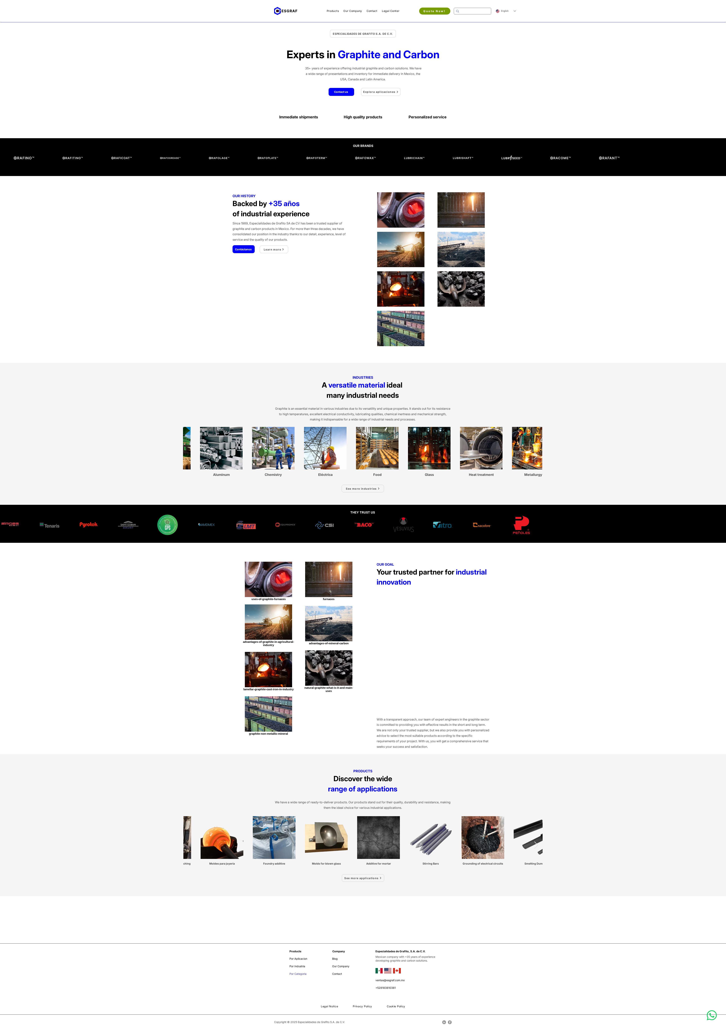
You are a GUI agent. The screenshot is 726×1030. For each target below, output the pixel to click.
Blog (335, 958)
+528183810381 (385, 987)
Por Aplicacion (298, 958)
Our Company (340, 966)
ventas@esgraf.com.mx (390, 980)
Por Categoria (297, 973)
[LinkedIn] (444, 1022)
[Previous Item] (189, 456)
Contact (337, 973)
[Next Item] (536, 456)
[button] (333, 10)
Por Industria (297, 966)
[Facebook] (450, 1022)
